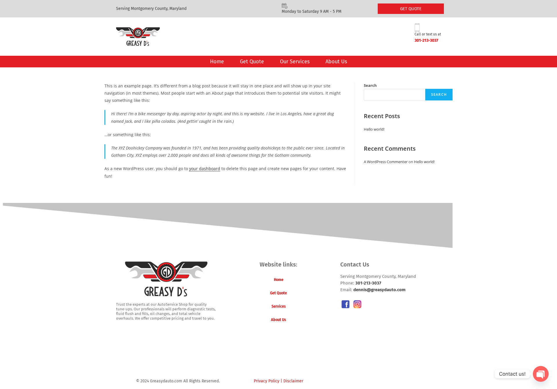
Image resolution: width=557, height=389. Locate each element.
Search (370, 85)
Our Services (295, 61)
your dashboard (204, 168)
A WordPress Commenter (386, 161)
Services (279, 306)
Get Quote (252, 61)
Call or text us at (428, 34)
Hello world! (374, 129)
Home (217, 61)
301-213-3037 (426, 40)
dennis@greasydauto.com (379, 289)
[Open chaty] (541, 374)
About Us (336, 61)
